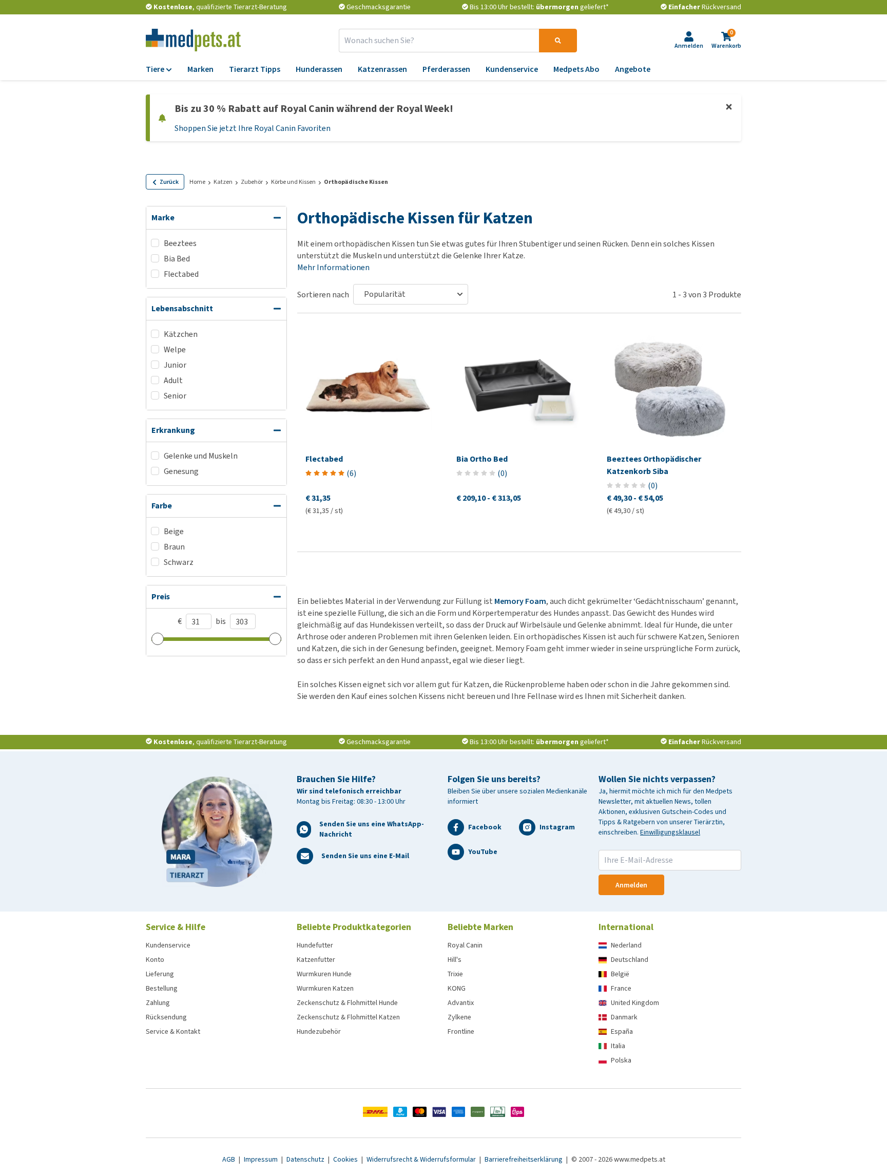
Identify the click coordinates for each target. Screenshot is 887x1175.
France (621, 988)
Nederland (626, 945)
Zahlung (158, 1003)
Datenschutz (306, 1159)
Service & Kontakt (173, 1031)
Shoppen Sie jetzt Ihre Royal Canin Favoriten (253, 128)
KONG (457, 988)
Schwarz (179, 562)
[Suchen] (558, 40)
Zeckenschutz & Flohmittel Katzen (348, 1017)
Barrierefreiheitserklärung (524, 1159)
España (622, 1031)
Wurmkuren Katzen (325, 988)
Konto (155, 959)
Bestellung (162, 988)
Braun (174, 546)
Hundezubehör (319, 1031)
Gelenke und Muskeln (201, 455)
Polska (621, 1060)
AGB (229, 1159)
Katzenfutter (316, 959)
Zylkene (459, 1017)
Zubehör (252, 182)
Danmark (624, 1017)
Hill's (454, 959)
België (620, 974)
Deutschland (629, 959)
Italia (618, 1046)
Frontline (461, 1031)
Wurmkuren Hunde (324, 974)
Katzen (223, 182)
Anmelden (631, 885)
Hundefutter (315, 945)
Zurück (169, 182)
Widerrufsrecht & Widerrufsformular (422, 1159)
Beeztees (180, 243)
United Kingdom (635, 1003)
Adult (173, 380)
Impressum (261, 1159)
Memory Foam (520, 601)
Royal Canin (465, 945)
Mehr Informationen (333, 267)
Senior (175, 395)
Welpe (175, 349)
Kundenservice (168, 945)
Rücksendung (166, 1017)
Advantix (461, 1003)
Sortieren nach (323, 294)
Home (197, 182)
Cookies (346, 1159)
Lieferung (160, 974)
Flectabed (181, 274)
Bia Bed (177, 258)
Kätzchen (181, 334)
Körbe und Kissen (293, 182)
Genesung (181, 471)
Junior (175, 364)
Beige (174, 531)
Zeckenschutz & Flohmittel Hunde (347, 1003)
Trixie (455, 974)
